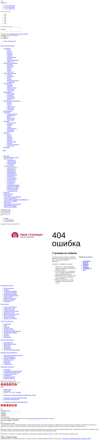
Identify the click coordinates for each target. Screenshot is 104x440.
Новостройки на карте (10, 344)
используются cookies (33, 418)
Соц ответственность (13, 144)
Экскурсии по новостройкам (12, 350)
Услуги (9, 50)
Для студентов (12, 189)
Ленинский (11, 169)
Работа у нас (10, 61)
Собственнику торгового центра (13, 371)
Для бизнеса (10, 130)
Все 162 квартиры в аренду (11, 157)
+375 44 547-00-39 (10, 7)
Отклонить (15, 420)
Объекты (9, 74)
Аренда (9, 102)
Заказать (3, 414)
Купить (9, 69)
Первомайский (12, 175)
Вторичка (10, 124)
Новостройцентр (11, 128)
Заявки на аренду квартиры (11, 314)
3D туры (6, 334)
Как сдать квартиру (9, 315)
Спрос (9, 105)
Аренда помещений (9, 356)
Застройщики (11, 98)
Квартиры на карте (9, 312)
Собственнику (11, 106)
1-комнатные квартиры (10, 291)
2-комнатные (11, 162)
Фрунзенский (11, 178)
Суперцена (10, 71)
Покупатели (10, 66)
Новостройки (7, 92)
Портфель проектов (9, 378)
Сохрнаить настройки (11, 437)
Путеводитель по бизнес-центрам (13, 355)
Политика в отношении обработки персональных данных (20, 395)
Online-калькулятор (9, 300)
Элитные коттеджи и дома (11, 311)
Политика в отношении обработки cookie (15, 398)
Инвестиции (10, 119)
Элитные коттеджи (9, 330)
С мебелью (11, 182)
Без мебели (10, 183)
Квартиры (10, 64)
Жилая (9, 117)
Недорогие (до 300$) (13, 186)
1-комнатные (11, 160)
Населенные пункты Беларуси (12, 331)
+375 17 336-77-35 (10, 8)
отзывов (18, 392)
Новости (9, 51)
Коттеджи (10, 86)
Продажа (9, 103)
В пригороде (11, 180)
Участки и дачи (8, 328)
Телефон (3, 29)
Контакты (6, 121)
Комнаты (6, 289)
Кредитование (8, 111)
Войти (4, 150)
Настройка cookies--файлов (11, 399)
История (9, 58)
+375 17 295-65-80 (10, 5)
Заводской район (12, 167)
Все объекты (7, 324)
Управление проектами (7, 367)
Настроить (3, 420)
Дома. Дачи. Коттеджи (10, 73)
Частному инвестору (9, 377)
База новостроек (8, 342)
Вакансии (6, 133)
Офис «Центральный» (10, 41)
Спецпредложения (13, 185)
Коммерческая (11, 115)
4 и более (10, 164)
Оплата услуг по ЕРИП (10, 201)
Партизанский (11, 173)
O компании (86, 261)
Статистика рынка (12, 114)
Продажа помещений (10, 358)
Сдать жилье (10, 89)
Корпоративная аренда (10, 205)
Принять (9, 420)
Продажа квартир (9, 288)
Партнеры (10, 54)
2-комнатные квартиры (10, 292)
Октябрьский (11, 172)
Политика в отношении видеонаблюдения (15, 402)
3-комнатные (11, 163)
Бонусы (9, 99)
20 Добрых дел (87, 268)
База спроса (7, 361)
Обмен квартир (8, 297)
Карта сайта (7, 391)
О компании (7, 48)
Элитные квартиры (9, 309)
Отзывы (9, 55)
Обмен (9, 70)
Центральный (11, 179)
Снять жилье (10, 90)
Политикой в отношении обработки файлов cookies (76, 438)
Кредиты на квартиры (10, 298)
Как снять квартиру (9, 317)
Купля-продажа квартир (10, 63)
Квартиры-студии (13, 188)
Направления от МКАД (10, 332)
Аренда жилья (8, 83)
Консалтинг (10, 131)
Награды (9, 53)
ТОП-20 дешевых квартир (11, 295)
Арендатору (10, 108)
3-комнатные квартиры (10, 294)
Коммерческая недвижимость (12, 101)
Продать (9, 67)
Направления (11, 82)
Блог (84, 270)
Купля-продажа (11, 122)
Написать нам (8, 389)
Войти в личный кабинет (8, 45)
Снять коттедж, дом (9, 308)
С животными (12, 191)
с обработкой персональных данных (18, 34)
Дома (5, 325)
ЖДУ (5, 36)
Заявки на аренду (12, 87)
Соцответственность (13, 60)
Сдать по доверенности (10, 198)
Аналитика (7, 112)
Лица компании (11, 57)
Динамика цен (8, 375)
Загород (9, 125)
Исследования (11, 118)
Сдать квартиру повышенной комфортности (16, 199)
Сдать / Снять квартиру (10, 307)
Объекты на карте (9, 359)
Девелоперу (10, 95)
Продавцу (6, 335)
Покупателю (10, 96)
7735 (2, 1)
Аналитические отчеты (10, 374)
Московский (11, 170)
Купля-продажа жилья (7, 285)
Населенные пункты (13, 80)
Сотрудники (10, 109)
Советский (11, 176)
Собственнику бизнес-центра (12, 372)
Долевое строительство (7, 340)
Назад (2, 437)
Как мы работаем (16, 196)
